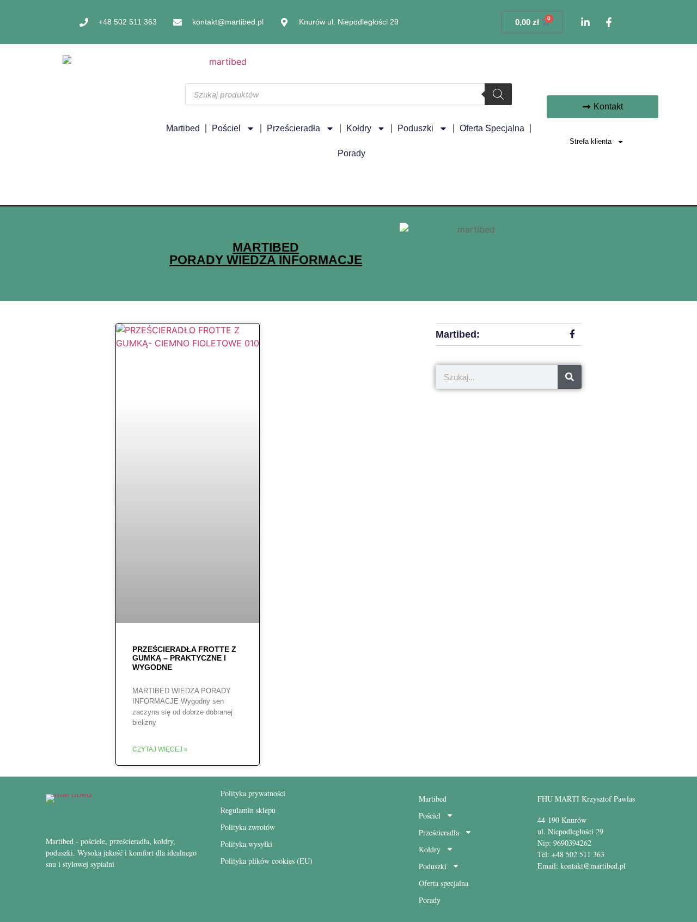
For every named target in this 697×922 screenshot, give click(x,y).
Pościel (226, 128)
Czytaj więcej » (160, 749)
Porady (351, 153)
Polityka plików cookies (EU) (267, 861)
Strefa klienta (591, 141)
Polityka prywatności (253, 793)
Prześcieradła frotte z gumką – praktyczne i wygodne (184, 658)
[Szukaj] (498, 94)
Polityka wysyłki (246, 844)
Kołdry (358, 128)
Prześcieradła (293, 128)
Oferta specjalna (492, 128)
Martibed (183, 128)
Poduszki (415, 128)
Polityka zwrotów (248, 827)
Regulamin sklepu (248, 810)
